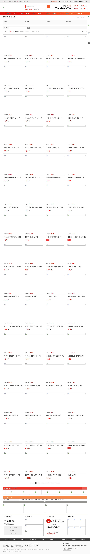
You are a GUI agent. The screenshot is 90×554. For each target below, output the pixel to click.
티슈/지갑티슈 (68, 21)
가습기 (47, 499)
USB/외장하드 (22, 499)
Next (85, 488)
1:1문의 (76, 8)
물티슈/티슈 (85, 17)
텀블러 (27, 13)
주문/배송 (80, 1)
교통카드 (32, 499)
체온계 (39, 9)
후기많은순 (32, 31)
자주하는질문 (83, 5)
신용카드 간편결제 (13, 527)
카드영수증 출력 (13, 530)
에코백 (15, 13)
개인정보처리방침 (33, 539)
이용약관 (23, 539)
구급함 (61, 13)
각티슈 (5, 23)
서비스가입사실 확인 (67, 549)
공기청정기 (43, 499)
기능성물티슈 (48, 21)
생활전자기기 (56, 499)
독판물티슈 (27, 21)
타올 (22, 13)
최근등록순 (38, 31)
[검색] (48, 6)
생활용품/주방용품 (79, 17)
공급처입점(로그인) (63, 539)
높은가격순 (27, 31)
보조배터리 (47, 13)
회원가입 (64, 1)
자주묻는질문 (51, 539)
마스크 (35, 9)
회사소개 (7, 539)
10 (54, 482)
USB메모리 (79, 13)
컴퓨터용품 (28, 499)
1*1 (44, 9)
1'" (42, 9)
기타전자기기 (62, 499)
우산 (34, 13)
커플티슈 (26, 23)
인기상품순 (17, 31)
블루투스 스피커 (69, 13)
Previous (83, 488)
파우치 (39, 13)
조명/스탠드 (51, 499)
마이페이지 (69, 1)
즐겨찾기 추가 (54, 1)
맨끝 (59, 483)
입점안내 (74, 539)
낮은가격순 (22, 31)
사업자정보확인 (17, 545)
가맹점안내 (83, 539)
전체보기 (15, 488)
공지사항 (76, 5)
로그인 (60, 1)
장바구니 (75, 1)
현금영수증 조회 (13, 533)
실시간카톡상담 (83, 8)
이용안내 (15, 539)
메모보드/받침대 (37, 499)
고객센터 (85, 1)
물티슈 (54, 13)
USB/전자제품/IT (7, 499)
